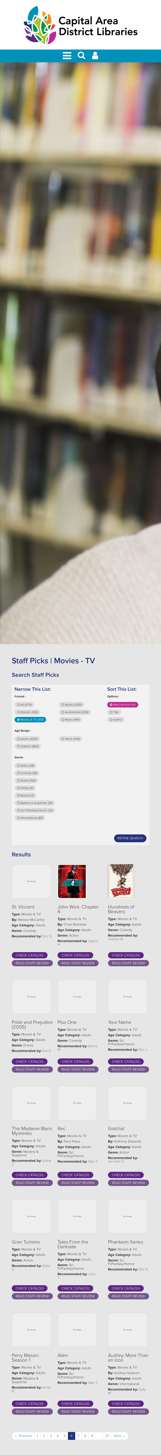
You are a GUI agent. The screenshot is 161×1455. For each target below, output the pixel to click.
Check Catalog (30, 955)
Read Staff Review (32, 963)
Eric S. (47, 936)
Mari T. (93, 1161)
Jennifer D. (116, 1161)
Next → (120, 1436)
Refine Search (130, 838)
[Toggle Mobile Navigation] (68, 56)
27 (107, 1436)
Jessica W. (116, 939)
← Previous (23, 1436)
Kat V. (47, 1051)
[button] (81, 57)
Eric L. (143, 1049)
